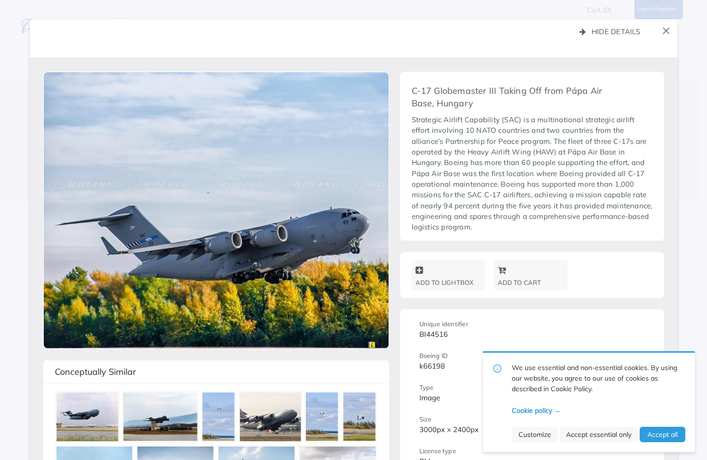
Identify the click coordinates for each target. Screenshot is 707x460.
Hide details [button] (616, 31)
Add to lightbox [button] (445, 282)
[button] (666, 31)
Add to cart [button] (520, 282)
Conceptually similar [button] (95, 371)
